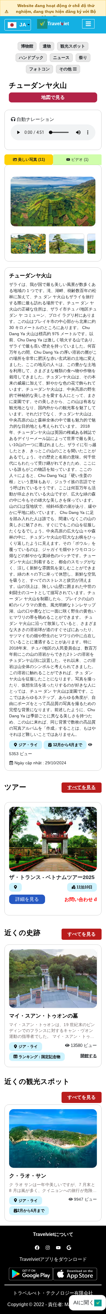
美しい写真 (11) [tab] (31, 159)
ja (22, 25)
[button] (28, 244)
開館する (88, 1055)
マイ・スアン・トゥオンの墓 (43, 1016)
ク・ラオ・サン (27, 1176)
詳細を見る (27, 899)
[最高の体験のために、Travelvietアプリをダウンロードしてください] (31, 1275)
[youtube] (58, 1248)
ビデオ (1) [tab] (79, 159)
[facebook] (37, 1248)
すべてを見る (81, 787)
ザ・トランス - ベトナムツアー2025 (52, 877)
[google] (69, 1248)
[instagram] (47, 1248)
